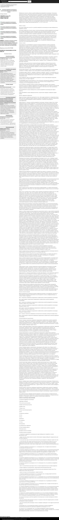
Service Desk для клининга (5, 516)
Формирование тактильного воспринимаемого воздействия (6, 117)
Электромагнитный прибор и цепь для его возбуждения (7, 128)
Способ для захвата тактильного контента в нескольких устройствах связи (7, 57)
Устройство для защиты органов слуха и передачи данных (8, 70)
